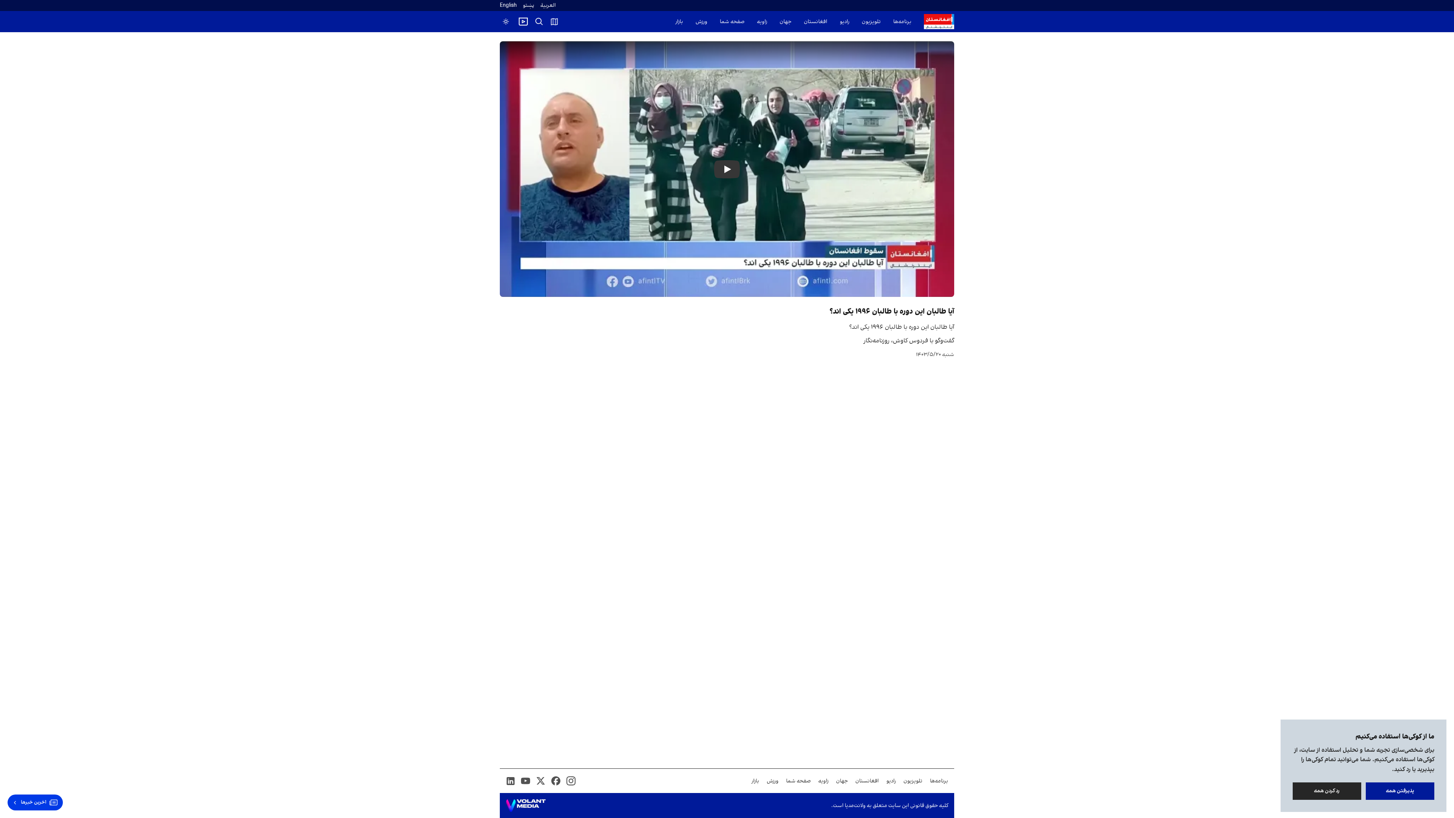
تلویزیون (871, 22)
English (508, 5)
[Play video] (523, 21)
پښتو (528, 5)
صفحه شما (732, 22)
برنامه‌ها (902, 22)
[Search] (539, 21)
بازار (679, 22)
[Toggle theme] (506, 22)
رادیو (844, 22)
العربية (548, 5)
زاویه (762, 22)
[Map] (554, 21)
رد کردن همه (1327, 791)
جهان (785, 22)
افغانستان (815, 22)
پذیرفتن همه (1400, 791)
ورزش (701, 22)
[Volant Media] (526, 805)
